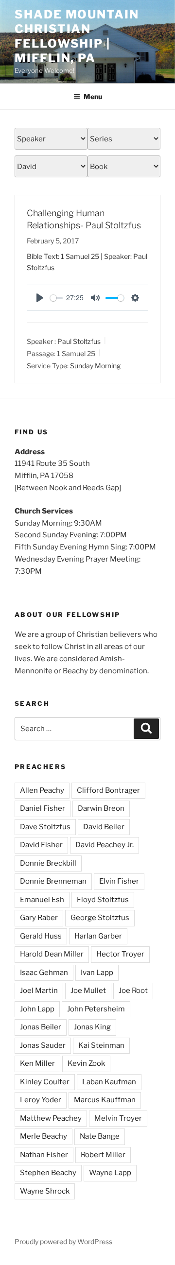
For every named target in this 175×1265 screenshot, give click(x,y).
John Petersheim (96, 1009)
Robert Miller (103, 1154)
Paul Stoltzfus (79, 341)
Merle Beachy (43, 1136)
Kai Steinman (101, 1045)
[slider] (56, 298)
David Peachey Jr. (104, 844)
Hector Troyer (120, 954)
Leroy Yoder (40, 1099)
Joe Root (133, 990)
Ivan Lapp (97, 972)
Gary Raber (39, 917)
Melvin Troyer (118, 1118)
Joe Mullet (88, 990)
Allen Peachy (42, 790)
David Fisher (41, 844)
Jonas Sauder (43, 1045)
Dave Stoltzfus (45, 826)
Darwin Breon (101, 808)
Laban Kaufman (109, 1081)
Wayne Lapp (110, 1172)
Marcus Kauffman (105, 1099)
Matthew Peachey (51, 1118)
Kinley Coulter (45, 1081)
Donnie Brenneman (53, 881)
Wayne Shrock (45, 1191)
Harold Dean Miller (52, 954)
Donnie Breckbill (48, 863)
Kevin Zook (86, 1063)
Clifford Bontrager (108, 790)
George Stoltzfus (99, 917)
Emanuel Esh (42, 899)
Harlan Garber (98, 936)
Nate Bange (100, 1136)
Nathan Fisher (44, 1154)
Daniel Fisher (42, 808)
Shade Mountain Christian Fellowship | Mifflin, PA (77, 36)
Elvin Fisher (119, 881)
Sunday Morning (95, 365)
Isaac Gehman (44, 972)
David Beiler (103, 826)
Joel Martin (39, 990)
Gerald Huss (41, 936)
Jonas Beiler (40, 1027)
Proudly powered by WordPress (63, 1241)
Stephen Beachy (48, 1172)
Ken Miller (37, 1063)
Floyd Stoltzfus (103, 899)
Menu (93, 96)
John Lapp (37, 1009)
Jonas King (92, 1027)
